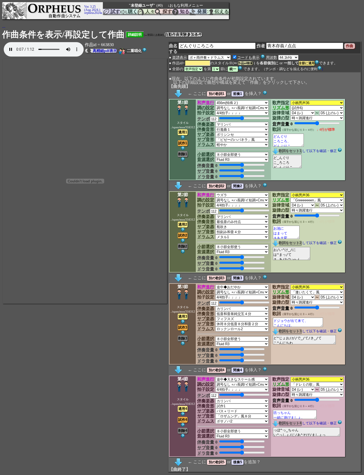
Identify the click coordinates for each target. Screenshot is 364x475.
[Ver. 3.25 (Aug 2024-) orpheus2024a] (83, 4)
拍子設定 (205, 112)
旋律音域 (280, 112)
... (3, 26)
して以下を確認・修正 (319, 151)
